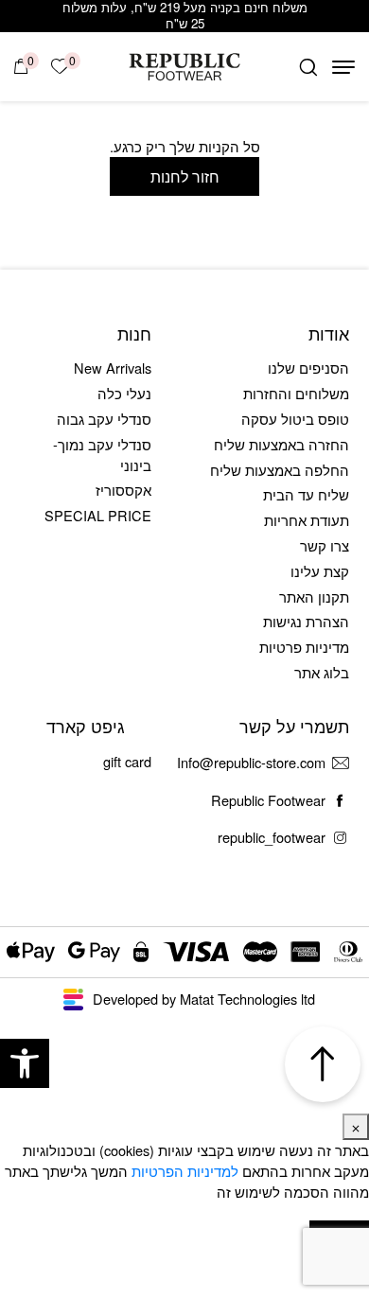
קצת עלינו (319, 571)
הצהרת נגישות (306, 621)
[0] (20, 66)
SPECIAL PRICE (97, 515)
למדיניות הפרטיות (185, 1171)
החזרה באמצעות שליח (281, 444)
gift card (127, 761)
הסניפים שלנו (308, 367)
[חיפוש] (308, 67)
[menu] (343, 67)
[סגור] (356, 1127)
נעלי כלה (124, 393)
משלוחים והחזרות (296, 393)
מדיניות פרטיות (304, 647)
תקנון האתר (314, 596)
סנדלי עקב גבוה (104, 419)
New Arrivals (112, 367)
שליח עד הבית (306, 494)
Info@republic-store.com (251, 762)
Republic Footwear (268, 800)
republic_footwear (271, 837)
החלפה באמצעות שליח (279, 470)
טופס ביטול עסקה (295, 419)
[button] (24, 1063)
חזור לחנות (185, 176)
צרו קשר (324, 545)
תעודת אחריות (306, 520)
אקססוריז (123, 490)
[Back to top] (322, 1065)
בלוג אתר (321, 672)
